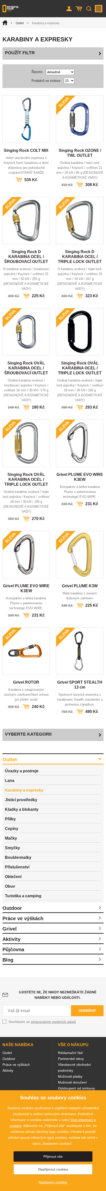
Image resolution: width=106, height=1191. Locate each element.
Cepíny (11, 829)
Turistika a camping (23, 896)
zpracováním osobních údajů (53, 1022)
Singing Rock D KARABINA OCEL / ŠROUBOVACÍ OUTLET (26, 257)
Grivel (9, 929)
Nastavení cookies (53, 1182)
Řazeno (37, 72)
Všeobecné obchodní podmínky (74, 1067)
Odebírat (87, 1011)
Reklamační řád (70, 1053)
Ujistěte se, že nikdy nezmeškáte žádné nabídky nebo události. (57, 995)
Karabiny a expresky (24, 790)
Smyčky (12, 848)
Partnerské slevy (71, 1059)
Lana (9, 780)
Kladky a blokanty (21, 809)
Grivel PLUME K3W (80, 586)
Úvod (4, 22)
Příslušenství (17, 867)
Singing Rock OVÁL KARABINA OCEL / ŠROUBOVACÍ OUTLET (26, 368)
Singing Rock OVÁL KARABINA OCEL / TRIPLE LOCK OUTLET (80, 368)
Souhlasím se (42, 1022)
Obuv (10, 886)
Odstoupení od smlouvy (76, 1088)
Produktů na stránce (46, 81)
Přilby (10, 819)
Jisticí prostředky (21, 800)
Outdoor (12, 908)
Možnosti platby (70, 1076)
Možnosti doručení (72, 1082)
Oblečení (13, 877)
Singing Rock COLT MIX (26, 150)
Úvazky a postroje (21, 771)
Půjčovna (13, 949)
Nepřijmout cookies (53, 1169)
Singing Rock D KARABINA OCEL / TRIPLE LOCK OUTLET (80, 257)
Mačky (11, 838)
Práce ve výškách (22, 918)
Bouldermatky (18, 857)
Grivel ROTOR (26, 682)
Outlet (20, 23)
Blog (7, 960)
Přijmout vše (53, 1156)
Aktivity (11, 939)
